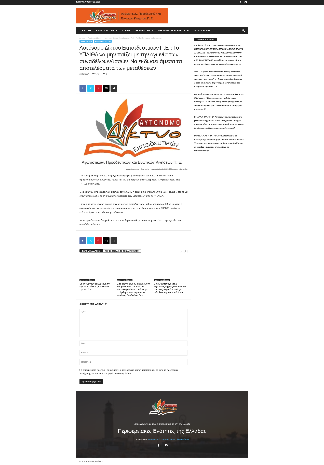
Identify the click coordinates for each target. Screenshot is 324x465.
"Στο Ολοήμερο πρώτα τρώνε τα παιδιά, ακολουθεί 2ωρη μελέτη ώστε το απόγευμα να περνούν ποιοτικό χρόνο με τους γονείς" (218, 75)
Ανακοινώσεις (86, 41)
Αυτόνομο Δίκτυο (94, 38)
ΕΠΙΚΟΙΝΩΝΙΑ (202, 30)
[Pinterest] (98, 88)
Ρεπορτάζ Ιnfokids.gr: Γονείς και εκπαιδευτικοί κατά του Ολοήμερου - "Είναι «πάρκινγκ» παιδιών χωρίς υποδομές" (219, 98)
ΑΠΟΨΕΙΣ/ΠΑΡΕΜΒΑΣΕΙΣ (136, 30)
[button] (243, 30)
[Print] (114, 88)
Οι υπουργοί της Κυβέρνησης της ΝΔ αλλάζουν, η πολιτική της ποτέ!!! (94, 286)
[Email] (106, 88)
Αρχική (82, 38)
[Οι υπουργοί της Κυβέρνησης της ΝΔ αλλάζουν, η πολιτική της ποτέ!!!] (96, 268)
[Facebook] (240, 2)
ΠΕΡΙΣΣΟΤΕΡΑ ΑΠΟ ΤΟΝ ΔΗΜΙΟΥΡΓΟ (122, 251)
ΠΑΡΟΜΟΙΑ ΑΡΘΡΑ (91, 251)
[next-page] (185, 251)
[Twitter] (90, 88)
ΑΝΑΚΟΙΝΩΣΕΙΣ (105, 30)
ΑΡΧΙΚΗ (86, 30)
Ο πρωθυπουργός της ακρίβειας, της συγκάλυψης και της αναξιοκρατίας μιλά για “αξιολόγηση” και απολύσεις (170, 288)
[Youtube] (246, 2)
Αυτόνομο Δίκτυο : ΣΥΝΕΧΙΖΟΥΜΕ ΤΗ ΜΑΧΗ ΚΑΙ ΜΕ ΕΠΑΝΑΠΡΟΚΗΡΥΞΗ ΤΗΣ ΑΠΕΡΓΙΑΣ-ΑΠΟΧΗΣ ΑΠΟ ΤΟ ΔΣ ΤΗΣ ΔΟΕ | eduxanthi (218, 49)
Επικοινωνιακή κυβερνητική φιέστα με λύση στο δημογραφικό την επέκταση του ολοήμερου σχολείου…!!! (218, 83)
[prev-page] (181, 251)
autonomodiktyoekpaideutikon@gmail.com (169, 439)
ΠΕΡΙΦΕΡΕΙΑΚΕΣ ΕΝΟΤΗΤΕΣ (173, 30)
